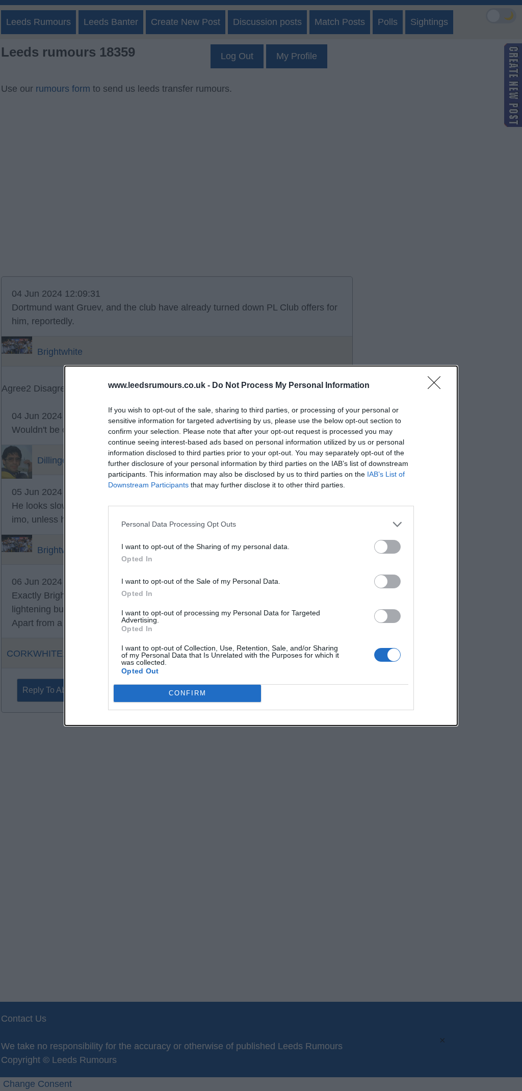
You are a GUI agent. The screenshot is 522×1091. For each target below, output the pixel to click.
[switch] (387, 547)
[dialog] (261, 545)
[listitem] (261, 524)
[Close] (437, 386)
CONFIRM (187, 693)
